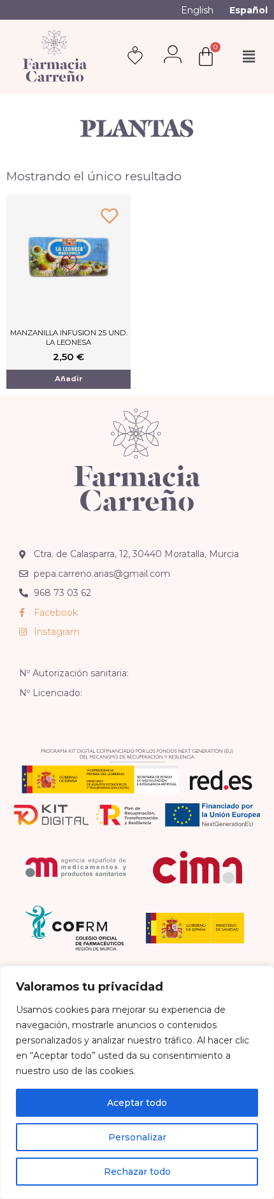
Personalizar (137, 1137)
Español (248, 10)
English (197, 10)
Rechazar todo (137, 1171)
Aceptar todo (137, 1102)
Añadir (69, 378)
